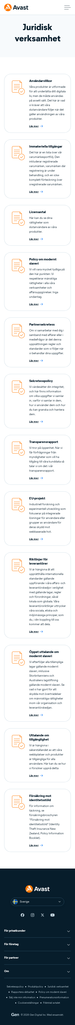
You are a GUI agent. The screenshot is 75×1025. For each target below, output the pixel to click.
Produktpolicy (35, 986)
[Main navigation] (67, 7)
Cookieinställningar (28, 1002)
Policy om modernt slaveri (53, 991)
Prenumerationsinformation (54, 997)
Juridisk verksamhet (58, 986)
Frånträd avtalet (51, 1002)
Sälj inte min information (22, 997)
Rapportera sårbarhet (22, 991)
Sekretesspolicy (15, 986)
